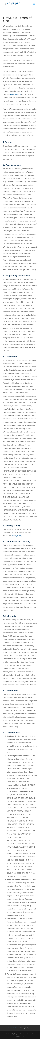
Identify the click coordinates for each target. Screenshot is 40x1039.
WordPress (20, 1036)
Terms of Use (13, 1028)
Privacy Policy (16, 536)
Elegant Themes (19, 1034)
